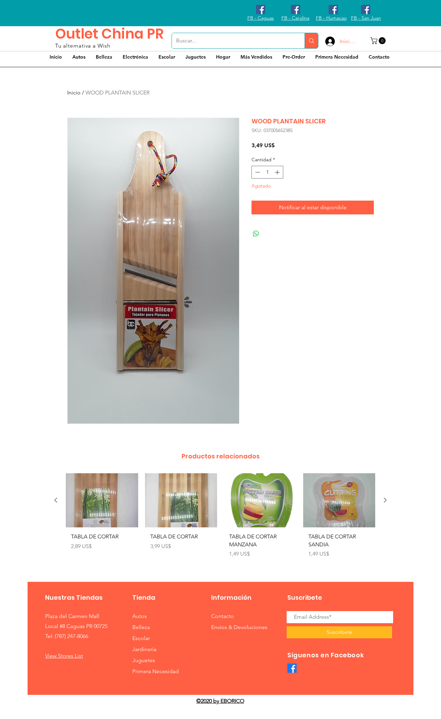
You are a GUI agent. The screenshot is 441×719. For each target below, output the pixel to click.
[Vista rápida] (102, 500)
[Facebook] (292, 668)
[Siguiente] (385, 500)
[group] (220, 518)
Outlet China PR (109, 33)
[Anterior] (56, 500)
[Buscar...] (311, 40)
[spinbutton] (267, 172)
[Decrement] (257, 172)
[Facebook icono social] (260, 9)
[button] (378, 40)
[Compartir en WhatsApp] (256, 234)
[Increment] (278, 172)
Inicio (74, 92)
